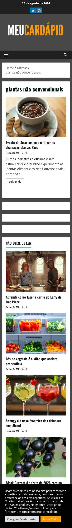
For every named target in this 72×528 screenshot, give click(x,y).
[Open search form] (65, 54)
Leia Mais (16, 180)
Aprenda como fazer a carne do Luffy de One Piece (33, 299)
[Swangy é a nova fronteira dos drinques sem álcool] (36, 395)
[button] (6, 55)
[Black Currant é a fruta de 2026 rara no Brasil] (36, 457)
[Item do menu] (33, 10)
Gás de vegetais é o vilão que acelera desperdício (31, 361)
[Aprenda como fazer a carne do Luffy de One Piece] (36, 271)
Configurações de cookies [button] (21, 519)
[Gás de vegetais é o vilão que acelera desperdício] (36, 333)
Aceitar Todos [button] (50, 519)
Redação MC (13, 152)
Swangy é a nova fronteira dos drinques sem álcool (33, 423)
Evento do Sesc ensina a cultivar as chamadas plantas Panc (36, 117)
